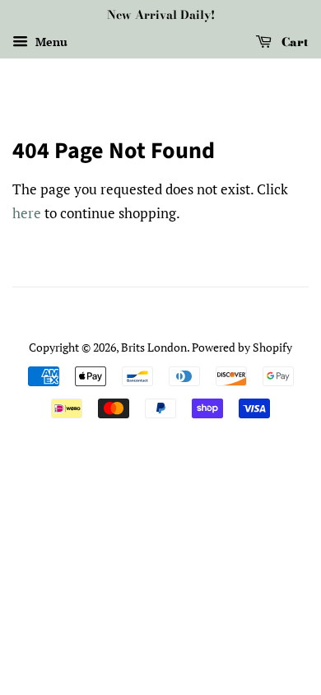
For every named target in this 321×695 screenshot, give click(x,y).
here (26, 212)
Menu (49, 41)
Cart (293, 42)
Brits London (154, 347)
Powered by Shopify (242, 347)
